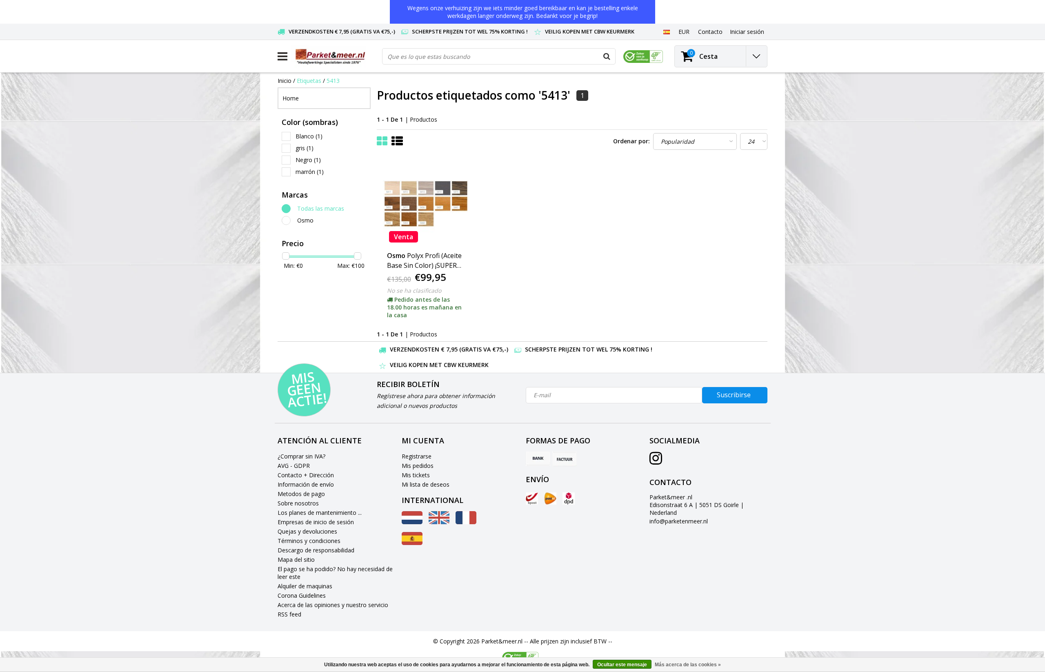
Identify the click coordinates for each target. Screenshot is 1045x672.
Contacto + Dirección (306, 475)
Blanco (309, 136)
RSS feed (289, 614)
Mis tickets (416, 475)
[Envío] (532, 498)
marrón (310, 172)
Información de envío (306, 484)
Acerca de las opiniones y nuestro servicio (333, 605)
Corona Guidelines (302, 595)
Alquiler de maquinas (305, 586)
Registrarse (416, 456)
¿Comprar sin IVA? (301, 456)
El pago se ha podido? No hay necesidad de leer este (335, 573)
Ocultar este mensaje (622, 665)
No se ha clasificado (414, 290)
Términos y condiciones (309, 541)
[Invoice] (564, 459)
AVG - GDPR (294, 466)
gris (305, 148)
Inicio (284, 81)
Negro (308, 160)
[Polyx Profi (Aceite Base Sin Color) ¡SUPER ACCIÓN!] (426, 204)
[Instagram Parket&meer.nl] (655, 461)
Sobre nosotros (298, 503)
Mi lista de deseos (425, 484)
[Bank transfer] (538, 459)
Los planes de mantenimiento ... (320, 512)
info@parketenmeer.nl (678, 521)
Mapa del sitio (296, 559)
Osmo (305, 220)
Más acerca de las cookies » (688, 665)
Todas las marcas (320, 208)
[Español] (666, 31)
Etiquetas (309, 81)
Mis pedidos (418, 466)
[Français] (466, 522)
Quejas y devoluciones (307, 531)
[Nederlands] (412, 522)
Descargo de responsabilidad (316, 550)
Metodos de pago (301, 494)
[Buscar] (607, 56)
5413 (333, 81)
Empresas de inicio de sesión (316, 522)
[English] (439, 522)
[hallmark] (643, 56)
